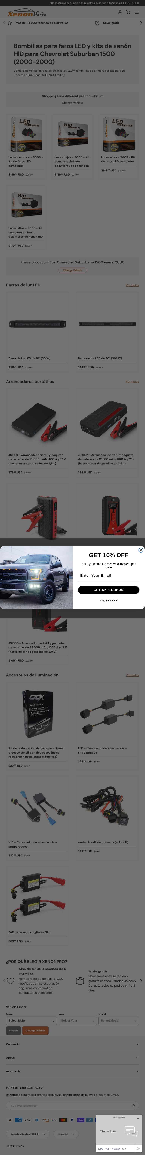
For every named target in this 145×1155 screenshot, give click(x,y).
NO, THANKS (109, 600)
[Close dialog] (141, 550)
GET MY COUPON (109, 589)
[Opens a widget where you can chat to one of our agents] (119, 1133)
